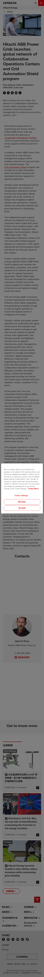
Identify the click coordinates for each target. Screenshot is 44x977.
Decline (22, 502)
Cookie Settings (21, 495)
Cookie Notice (33, 489)
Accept (22, 508)
